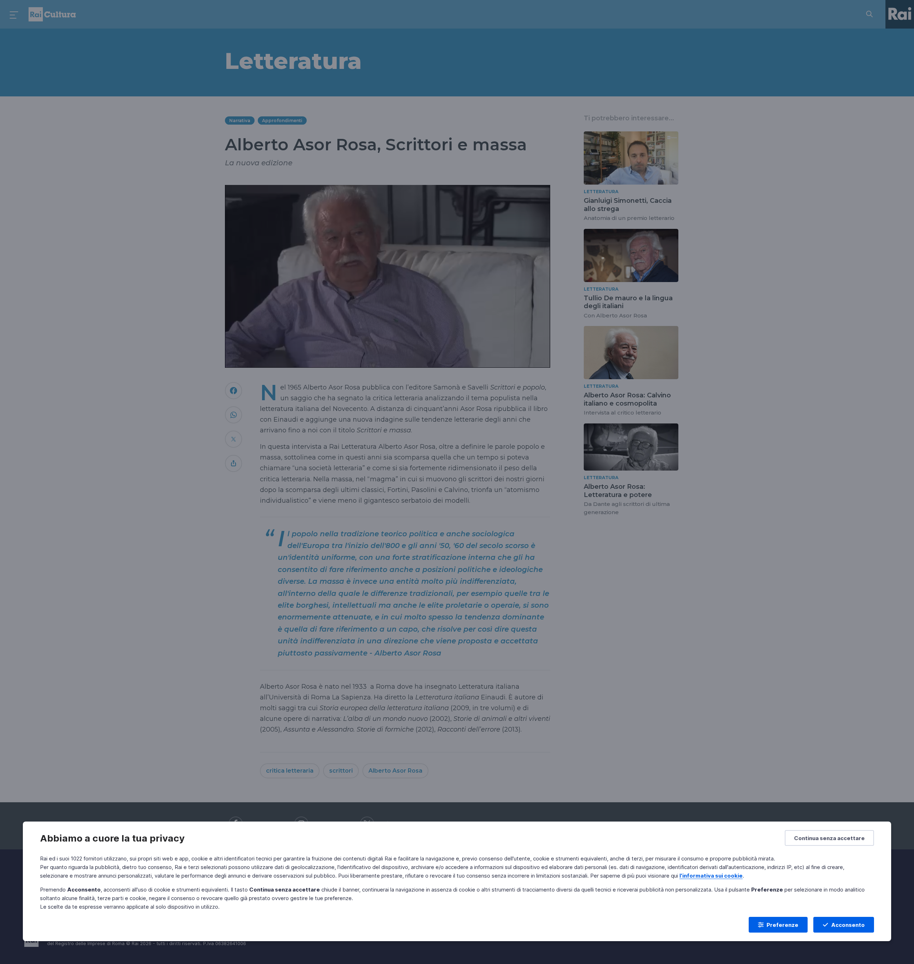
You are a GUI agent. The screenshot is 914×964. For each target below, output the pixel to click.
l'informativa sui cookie (711, 875)
